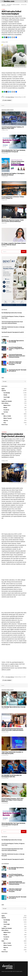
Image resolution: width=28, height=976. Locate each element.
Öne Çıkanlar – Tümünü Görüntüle (13, 4)
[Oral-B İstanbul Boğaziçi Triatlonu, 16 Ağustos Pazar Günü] (14, 118)
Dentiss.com (9, 1)
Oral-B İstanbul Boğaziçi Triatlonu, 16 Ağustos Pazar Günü (16, 349)
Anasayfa (3, 4)
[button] (2, 1)
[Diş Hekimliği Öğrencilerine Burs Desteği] (4, 341)
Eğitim (3, 388)
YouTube (6, 412)
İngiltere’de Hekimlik (7, 401)
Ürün (5, 422)
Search (23, 251)
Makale (5, 407)
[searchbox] (11, 251)
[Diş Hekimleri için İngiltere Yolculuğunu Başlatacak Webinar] (14, 165)
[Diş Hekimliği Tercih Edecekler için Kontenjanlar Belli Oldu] (14, 767)
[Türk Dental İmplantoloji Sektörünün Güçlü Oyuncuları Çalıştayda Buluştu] (4, 355)
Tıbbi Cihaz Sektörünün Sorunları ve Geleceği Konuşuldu (15, 363)
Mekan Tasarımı (8, 418)
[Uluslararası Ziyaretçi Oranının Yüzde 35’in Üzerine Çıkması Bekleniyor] (14, 212)
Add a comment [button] (7, 100)
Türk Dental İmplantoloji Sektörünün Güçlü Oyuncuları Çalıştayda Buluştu (17, 356)
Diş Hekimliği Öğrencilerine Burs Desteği (12, 312)
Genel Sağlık (7, 397)
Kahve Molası (5, 403)
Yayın (5, 399)
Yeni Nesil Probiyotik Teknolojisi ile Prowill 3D (13, 332)
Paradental (6, 409)
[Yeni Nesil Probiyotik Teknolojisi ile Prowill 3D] (4, 370)
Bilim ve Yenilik (7, 416)
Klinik (3, 414)
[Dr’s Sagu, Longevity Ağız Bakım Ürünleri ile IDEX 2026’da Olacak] (14, 235)
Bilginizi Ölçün (7, 405)
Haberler (4, 390)
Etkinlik (3, 9)
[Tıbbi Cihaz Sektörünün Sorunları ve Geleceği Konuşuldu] (4, 363)
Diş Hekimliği (7, 392)
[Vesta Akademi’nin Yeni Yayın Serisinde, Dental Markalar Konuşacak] (14, 142)
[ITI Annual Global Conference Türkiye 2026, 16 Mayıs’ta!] (14, 188)
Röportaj (6, 420)
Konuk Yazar (5, 424)
